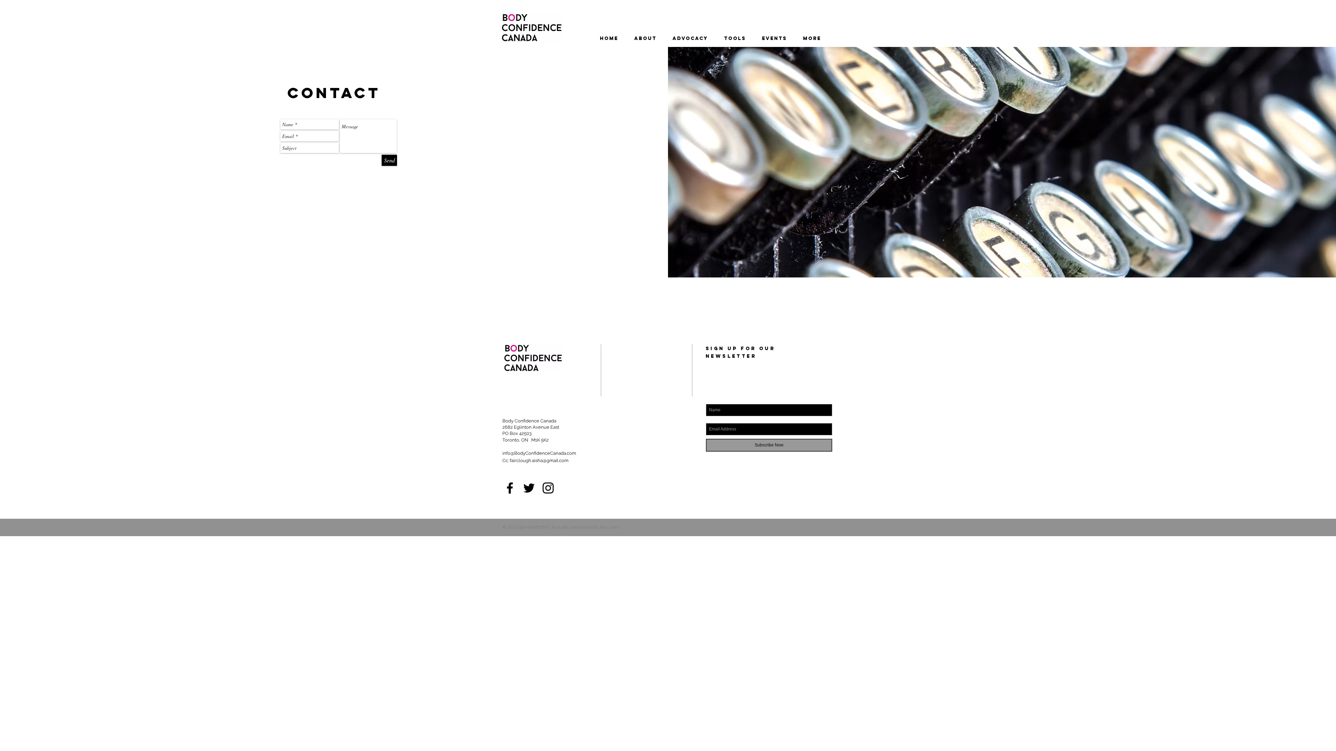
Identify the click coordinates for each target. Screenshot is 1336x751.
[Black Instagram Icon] (548, 488)
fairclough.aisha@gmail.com (539, 460)
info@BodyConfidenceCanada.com (539, 453)
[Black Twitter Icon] (529, 488)
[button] (774, 38)
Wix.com (609, 527)
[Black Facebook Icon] (509, 488)
